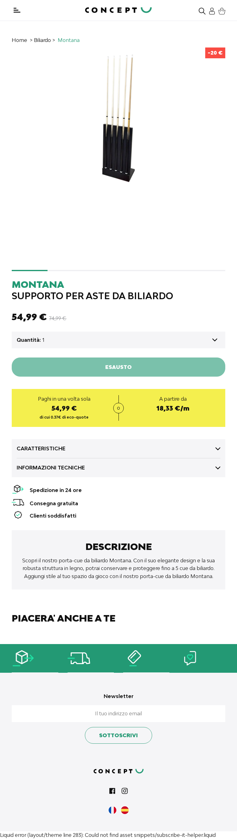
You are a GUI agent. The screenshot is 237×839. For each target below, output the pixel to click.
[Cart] (220, 10)
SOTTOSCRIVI (118, 735)
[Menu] (17, 10)
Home (19, 40)
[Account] (210, 10)
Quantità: (29, 339)
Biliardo (42, 40)
